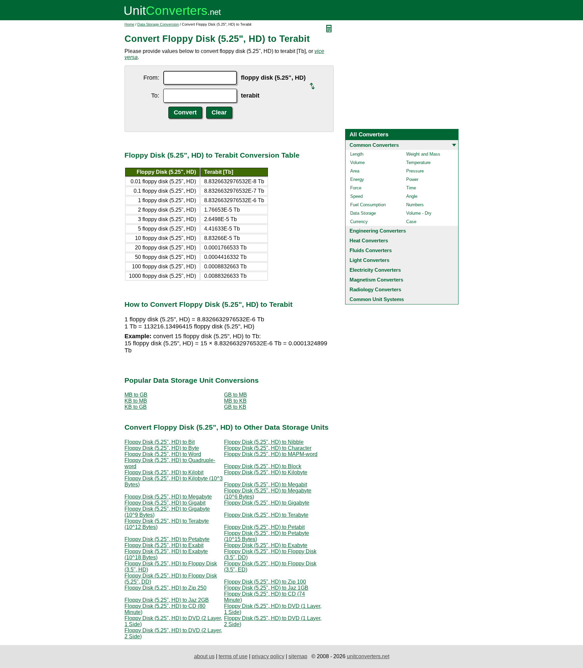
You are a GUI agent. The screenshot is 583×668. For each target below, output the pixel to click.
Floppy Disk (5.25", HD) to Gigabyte (266, 503)
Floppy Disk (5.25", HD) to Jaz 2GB (166, 600)
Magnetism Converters (376, 280)
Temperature (418, 162)
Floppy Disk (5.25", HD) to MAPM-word (270, 454)
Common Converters (374, 145)
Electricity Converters (375, 270)
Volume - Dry (419, 213)
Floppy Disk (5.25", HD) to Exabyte (265, 545)
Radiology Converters (375, 289)
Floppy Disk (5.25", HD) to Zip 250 (165, 588)
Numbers (415, 204)
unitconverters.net (368, 656)
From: (151, 77)
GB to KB (235, 407)
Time (411, 187)
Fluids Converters (371, 250)
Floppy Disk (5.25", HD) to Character (267, 448)
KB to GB (135, 407)
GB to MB (235, 395)
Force (355, 187)
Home (129, 24)
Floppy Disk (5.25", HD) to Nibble (264, 442)
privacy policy (268, 656)
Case (411, 221)
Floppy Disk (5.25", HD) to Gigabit (164, 503)
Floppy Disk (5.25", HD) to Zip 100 (265, 582)
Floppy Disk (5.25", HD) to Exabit (163, 545)
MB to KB (235, 401)
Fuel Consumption (368, 204)
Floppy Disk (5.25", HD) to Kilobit (163, 472)
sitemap (297, 656)
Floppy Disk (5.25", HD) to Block (262, 466)
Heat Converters (369, 240)
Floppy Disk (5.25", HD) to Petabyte (167, 539)
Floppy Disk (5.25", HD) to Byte (161, 448)
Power (412, 179)
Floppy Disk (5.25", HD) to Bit (159, 442)
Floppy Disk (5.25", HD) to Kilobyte (265, 472)
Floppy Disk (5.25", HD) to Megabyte (168, 497)
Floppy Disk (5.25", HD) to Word (162, 454)
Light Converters (369, 260)
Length (356, 154)
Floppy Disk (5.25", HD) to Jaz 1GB (266, 588)
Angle (411, 196)
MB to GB (135, 395)
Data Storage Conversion (158, 24)
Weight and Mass (423, 154)
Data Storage (363, 213)
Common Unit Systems (377, 299)
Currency (359, 221)
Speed (356, 196)
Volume (357, 162)
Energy (357, 179)
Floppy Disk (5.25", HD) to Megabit (265, 484)
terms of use (233, 656)
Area (354, 170)
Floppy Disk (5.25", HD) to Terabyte (266, 515)
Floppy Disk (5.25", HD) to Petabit (264, 527)
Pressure (415, 170)
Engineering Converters (378, 231)
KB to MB (135, 401)
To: (155, 95)
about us (204, 656)
